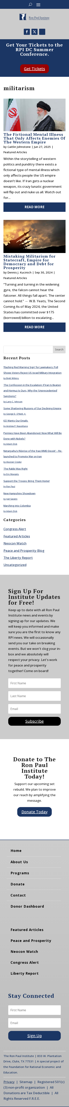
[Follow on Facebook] (27, 32)
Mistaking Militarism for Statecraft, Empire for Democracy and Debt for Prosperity (29, 262)
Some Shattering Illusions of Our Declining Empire (32, 408)
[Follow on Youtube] (42, 32)
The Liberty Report (18, 557)
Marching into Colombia (17, 505)
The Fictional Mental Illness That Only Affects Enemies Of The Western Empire (34, 138)
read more (34, 207)
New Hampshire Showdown (19, 493)
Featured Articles (15, 152)
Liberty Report (25, 973)
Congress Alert (14, 529)
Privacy (9, 1082)
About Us (19, 862)
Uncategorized (14, 565)
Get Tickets (34, 68)
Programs (20, 873)
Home (16, 850)
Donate (18, 884)
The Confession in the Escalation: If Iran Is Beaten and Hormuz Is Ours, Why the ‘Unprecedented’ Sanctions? (32, 390)
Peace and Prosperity (31, 940)
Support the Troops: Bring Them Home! (26, 481)
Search (59, 349)
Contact (18, 895)
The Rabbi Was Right (15, 468)
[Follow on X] (34, 32)
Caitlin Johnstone (19, 147)
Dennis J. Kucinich (19, 272)
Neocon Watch (14, 543)
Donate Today (34, 811)
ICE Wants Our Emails (15, 420)
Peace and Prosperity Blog (23, 550)
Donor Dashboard (27, 906)
